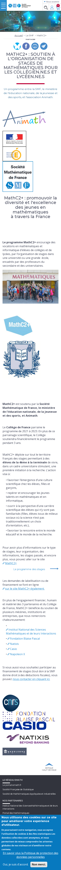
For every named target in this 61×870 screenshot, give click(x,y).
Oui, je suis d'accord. (15, 864)
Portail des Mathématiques (16, 813)
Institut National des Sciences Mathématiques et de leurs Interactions (31, 631)
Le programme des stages (29, 569)
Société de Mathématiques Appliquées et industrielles (29, 794)
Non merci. (39, 864)
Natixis (14, 644)
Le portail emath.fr (12, 785)
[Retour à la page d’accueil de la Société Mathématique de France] (19, 4)
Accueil (19, 35)
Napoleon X (17, 654)
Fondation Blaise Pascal (25, 638)
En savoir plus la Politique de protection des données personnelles (30, 855)
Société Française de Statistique (18, 789)
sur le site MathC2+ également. (25, 588)
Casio (13, 649)
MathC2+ (11, 563)
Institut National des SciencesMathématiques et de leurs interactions (30, 807)
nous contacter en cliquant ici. (31, 679)
